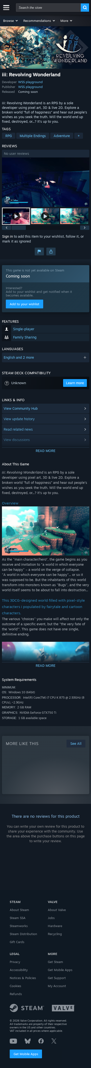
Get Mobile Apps (26, 1054)
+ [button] (79, 136)
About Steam (19, 910)
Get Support (57, 978)
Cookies (15, 986)
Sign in (7, 236)
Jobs (51, 918)
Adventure (62, 136)
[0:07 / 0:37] (45, 182)
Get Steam (55, 962)
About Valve (57, 910)
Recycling (55, 934)
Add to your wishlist (24, 304)
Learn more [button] (75, 383)
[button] (11, 20)
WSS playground (30, 82)
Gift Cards (17, 942)
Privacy (15, 962)
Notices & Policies (23, 978)
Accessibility (19, 970)
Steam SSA (17, 918)
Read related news (18, 429)
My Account (57, 986)
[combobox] (48, 7)
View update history (19, 419)
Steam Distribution (23, 934)
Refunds (16, 994)
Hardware (55, 926)
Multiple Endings (33, 136)
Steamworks (19, 926)
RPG (8, 136)
